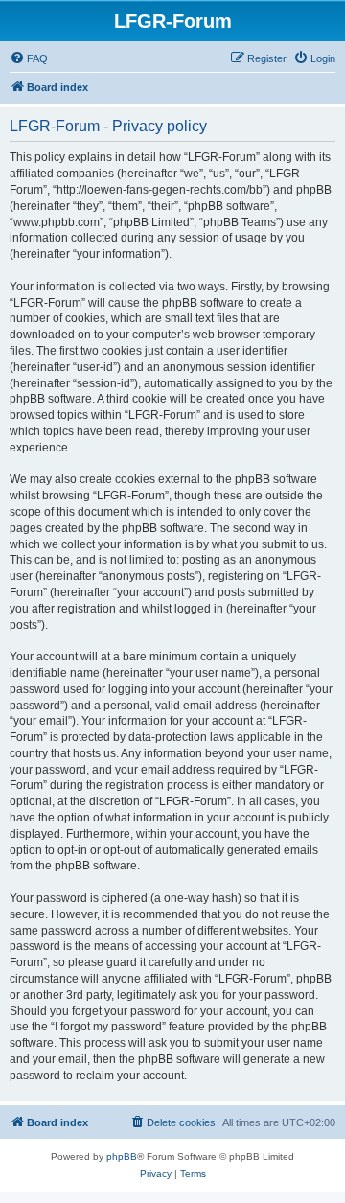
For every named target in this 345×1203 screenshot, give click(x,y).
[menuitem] (29, 58)
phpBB (121, 1156)
